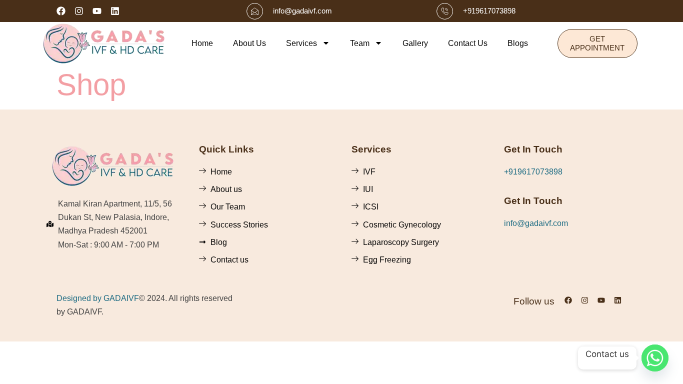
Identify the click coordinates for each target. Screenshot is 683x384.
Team (360, 43)
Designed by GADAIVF (97, 298)
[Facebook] (61, 11)
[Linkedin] (115, 11)
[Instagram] (79, 11)
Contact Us (468, 43)
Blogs (518, 43)
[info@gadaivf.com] (254, 11)
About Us (249, 43)
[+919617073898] (444, 11)
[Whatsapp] (655, 358)
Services (301, 43)
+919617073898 (489, 10)
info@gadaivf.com (302, 10)
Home (202, 43)
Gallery (415, 43)
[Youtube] (97, 11)
